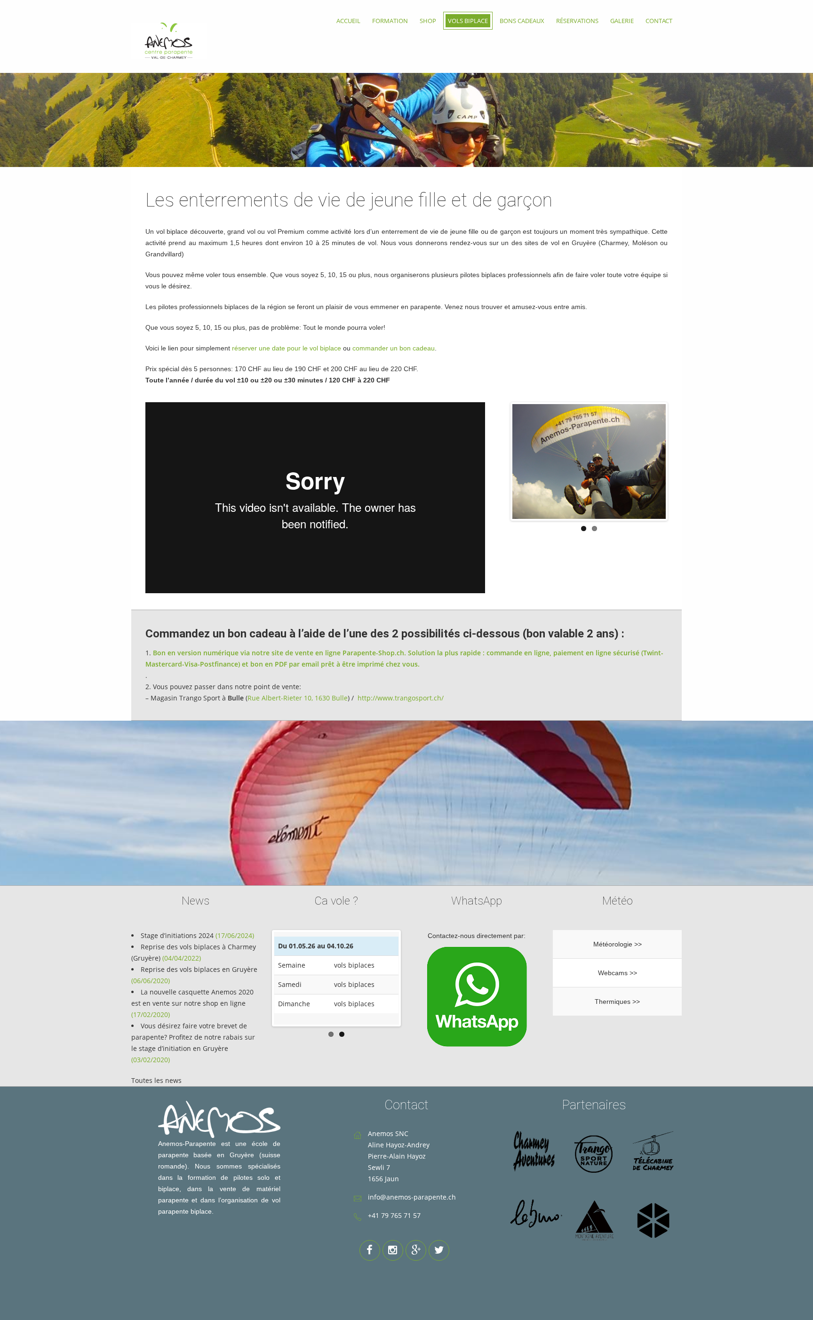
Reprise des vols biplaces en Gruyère (199, 969)
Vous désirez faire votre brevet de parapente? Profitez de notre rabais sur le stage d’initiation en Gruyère (193, 1037)
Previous (498, 459)
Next (679, 459)
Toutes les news (156, 1080)
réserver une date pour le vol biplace (286, 348)
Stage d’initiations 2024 (177, 935)
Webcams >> (617, 973)
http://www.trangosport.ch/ (401, 697)
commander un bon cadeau (393, 348)
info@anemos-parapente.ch (412, 1197)
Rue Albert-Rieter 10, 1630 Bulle (297, 697)
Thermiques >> (617, 1001)
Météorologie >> (617, 944)
